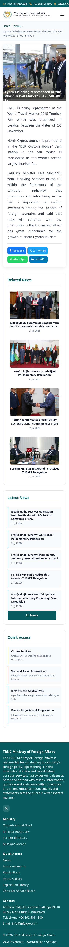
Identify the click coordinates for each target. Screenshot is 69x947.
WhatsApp (19, 259)
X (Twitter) (39, 250)
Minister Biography (16, 832)
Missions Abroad (14, 844)
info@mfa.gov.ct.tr (17, 3)
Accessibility (35, 941)
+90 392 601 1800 (42, 3)
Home (6, 26)
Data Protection (13, 941)
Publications (11, 872)
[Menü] (62, 14)
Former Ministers (15, 838)
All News (31, 615)
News (17, 26)
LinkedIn (40, 259)
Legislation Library (16, 885)
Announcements (14, 866)
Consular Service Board (19, 891)
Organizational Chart (17, 825)
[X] (6, 808)
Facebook (18, 250)
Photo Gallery (12, 879)
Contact (51, 941)
